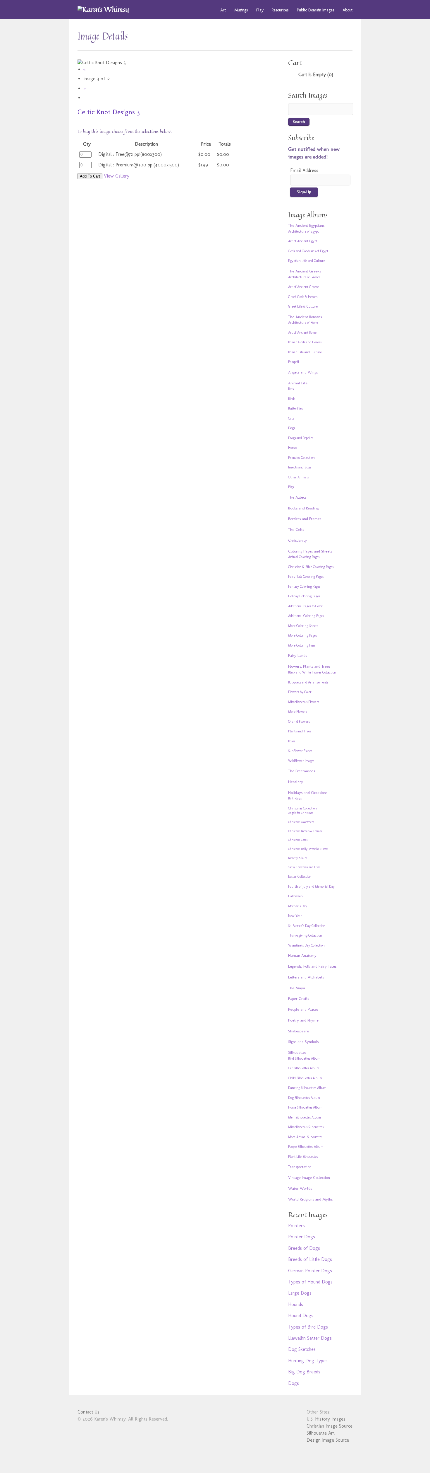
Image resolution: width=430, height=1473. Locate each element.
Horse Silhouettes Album (305, 1107)
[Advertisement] (170, 226)
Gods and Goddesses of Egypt (308, 251)
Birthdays (295, 798)
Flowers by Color (300, 692)
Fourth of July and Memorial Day (311, 886)
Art (223, 10)
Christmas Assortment (301, 822)
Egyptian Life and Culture (306, 261)
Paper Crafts (298, 998)
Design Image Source (328, 1440)
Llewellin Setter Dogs (310, 1338)
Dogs (291, 428)
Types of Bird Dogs (308, 1327)
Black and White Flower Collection (312, 672)
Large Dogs (300, 1293)
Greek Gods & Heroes (302, 297)
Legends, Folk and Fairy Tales (312, 966)
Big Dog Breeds (304, 1372)
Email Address (304, 170)
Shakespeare (298, 1031)
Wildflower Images (301, 761)
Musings (241, 10)
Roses (291, 741)
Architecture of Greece (304, 277)
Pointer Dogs (301, 1237)
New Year (295, 916)
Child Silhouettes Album (305, 1078)
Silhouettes (297, 1052)
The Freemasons (301, 770)
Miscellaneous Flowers (303, 702)
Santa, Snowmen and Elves (304, 867)
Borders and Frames (304, 518)
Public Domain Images (315, 10)
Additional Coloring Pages (306, 616)
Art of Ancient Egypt (302, 241)
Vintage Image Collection (309, 1177)
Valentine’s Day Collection (306, 945)
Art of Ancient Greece (303, 287)
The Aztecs (297, 497)
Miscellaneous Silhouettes (306, 1127)
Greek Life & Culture (303, 306)
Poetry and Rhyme (303, 1020)
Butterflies (295, 408)
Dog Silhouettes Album (304, 1098)
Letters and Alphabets (306, 977)
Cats (291, 418)
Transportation (300, 1166)
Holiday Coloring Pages (304, 596)
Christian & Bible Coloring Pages (310, 567)
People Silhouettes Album (305, 1147)
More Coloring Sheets (303, 626)
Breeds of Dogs (304, 1248)
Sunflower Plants (300, 751)
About (347, 10)
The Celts (296, 529)
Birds (291, 399)
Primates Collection (301, 458)
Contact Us (88, 1412)
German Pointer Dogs (310, 1270)
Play (260, 10)
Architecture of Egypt (303, 231)
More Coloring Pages (302, 635)
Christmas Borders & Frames (305, 831)
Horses (292, 448)
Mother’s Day (297, 906)
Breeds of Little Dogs (310, 1259)
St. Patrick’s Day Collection (306, 926)
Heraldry (295, 781)
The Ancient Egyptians (306, 225)
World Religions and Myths (310, 1199)
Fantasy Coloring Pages (304, 586)
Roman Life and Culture (305, 352)
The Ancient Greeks (304, 271)
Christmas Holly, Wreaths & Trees (308, 849)
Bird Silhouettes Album (304, 1058)
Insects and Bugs (299, 467)
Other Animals (298, 477)
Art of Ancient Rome (302, 332)
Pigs (291, 487)
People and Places (303, 1009)
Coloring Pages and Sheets (310, 551)
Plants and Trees (299, 731)
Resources (280, 10)
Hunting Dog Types (308, 1360)
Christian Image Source (329, 1426)
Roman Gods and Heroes (304, 342)
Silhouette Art (321, 1433)
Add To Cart (90, 176)
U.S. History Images (326, 1419)
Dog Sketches (302, 1349)
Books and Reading (303, 508)
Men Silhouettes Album (304, 1117)
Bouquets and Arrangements (308, 682)
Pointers (296, 1225)
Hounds (295, 1304)
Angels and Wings (303, 372)
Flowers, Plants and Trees (309, 666)
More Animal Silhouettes (305, 1137)
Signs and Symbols (303, 1041)
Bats (291, 389)
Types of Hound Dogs (310, 1282)
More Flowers (297, 712)
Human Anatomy (302, 955)
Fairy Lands (297, 655)
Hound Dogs (300, 1315)
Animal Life (297, 383)
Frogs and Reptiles (300, 438)
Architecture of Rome (303, 322)
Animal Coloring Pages (303, 557)
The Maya (296, 988)
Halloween (295, 896)
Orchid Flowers (299, 722)
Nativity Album (297, 858)
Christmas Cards (297, 840)
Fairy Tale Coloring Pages (306, 576)
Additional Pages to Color (305, 606)
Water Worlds (300, 1188)
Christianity (297, 540)
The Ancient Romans (305, 316)
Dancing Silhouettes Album (307, 1088)
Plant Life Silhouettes (303, 1157)
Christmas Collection (302, 808)
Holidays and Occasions (307, 792)
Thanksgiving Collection (305, 935)
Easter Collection (299, 876)
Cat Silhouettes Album (303, 1068)
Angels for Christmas (300, 813)
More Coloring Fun (301, 645)
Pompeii (293, 362)
